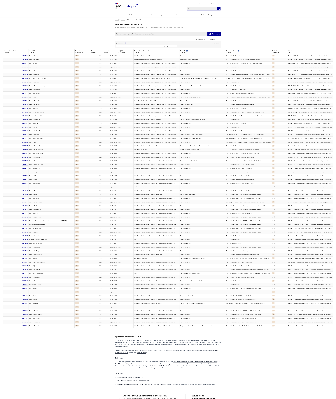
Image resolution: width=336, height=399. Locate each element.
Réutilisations (132, 15)
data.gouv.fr (141, 353)
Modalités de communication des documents (132, 381)
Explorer (123, 20)
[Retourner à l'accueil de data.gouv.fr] (131, 6)
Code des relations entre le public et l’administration (168, 364)
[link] (203, 4)
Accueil (117, 20)
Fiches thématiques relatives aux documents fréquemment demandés (140, 384)
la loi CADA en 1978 (155, 366)
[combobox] (203, 8)
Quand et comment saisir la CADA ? (129, 377)
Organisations (143, 15)
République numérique (122, 364)
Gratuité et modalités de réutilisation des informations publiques (195, 362)
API (124, 15)
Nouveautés (173, 15)
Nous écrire (183, 15)
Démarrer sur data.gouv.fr (157, 15)
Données (118, 15)
